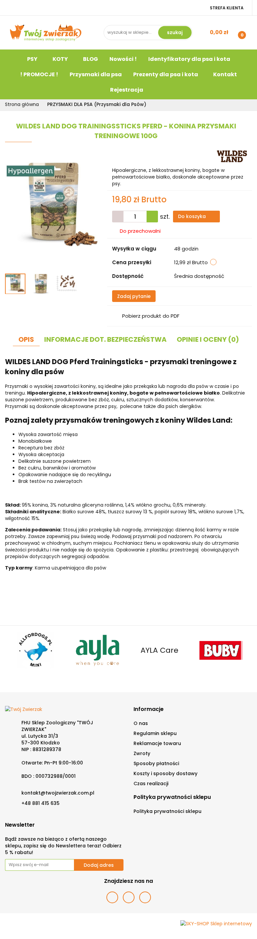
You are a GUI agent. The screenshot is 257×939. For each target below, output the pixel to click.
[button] (149, 709)
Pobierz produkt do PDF (150, 315)
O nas (141, 723)
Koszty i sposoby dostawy (165, 773)
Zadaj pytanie (134, 296)
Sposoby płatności (156, 763)
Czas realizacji (151, 783)
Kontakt (225, 74)
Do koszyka (192, 216)
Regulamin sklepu (155, 733)
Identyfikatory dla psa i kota (189, 59)
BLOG (90, 59)
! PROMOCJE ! (39, 74)
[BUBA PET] (159, 650)
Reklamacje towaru (157, 743)
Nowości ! (123, 59)
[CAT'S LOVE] (221, 650)
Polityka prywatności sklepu (167, 811)
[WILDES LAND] (232, 156)
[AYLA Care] (36, 650)
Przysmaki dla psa (96, 74)
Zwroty (142, 753)
